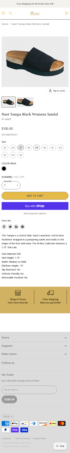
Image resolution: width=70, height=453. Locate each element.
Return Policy (40, 438)
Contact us (6, 438)
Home (5, 24)
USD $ (6, 416)
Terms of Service (23, 438)
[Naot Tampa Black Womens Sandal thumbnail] (8, 102)
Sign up (9, 399)
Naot (8, 119)
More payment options (35, 213)
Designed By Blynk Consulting (15, 446)
